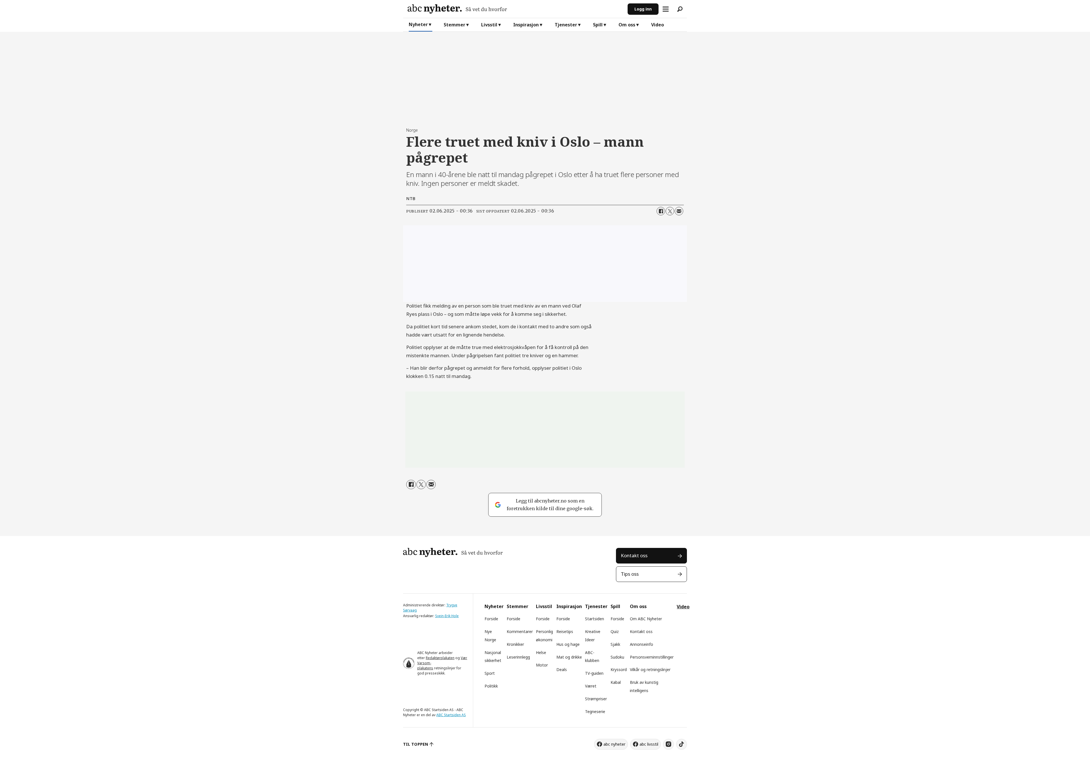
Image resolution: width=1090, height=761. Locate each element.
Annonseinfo (641, 644)
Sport (490, 673)
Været (590, 686)
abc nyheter (614, 744)
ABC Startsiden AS (451, 714)
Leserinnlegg (518, 657)
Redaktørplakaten (440, 657)
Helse (541, 652)
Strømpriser (596, 698)
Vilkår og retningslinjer (650, 669)
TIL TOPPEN (415, 744)
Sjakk (615, 644)
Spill (598, 25)
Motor (542, 665)
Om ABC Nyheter (646, 618)
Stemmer (454, 25)
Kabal (616, 682)
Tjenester (566, 25)
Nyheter (418, 24)
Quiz (615, 631)
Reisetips (564, 631)
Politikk (491, 686)
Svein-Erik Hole (447, 615)
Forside (491, 618)
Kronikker (515, 644)
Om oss (627, 25)
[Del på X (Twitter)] (670, 211)
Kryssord (619, 669)
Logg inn (643, 9)
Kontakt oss (634, 555)
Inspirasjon (526, 25)
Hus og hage (568, 644)
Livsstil (489, 25)
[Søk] (680, 9)
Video (657, 25)
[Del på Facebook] (661, 211)
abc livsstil (649, 744)
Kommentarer (520, 631)
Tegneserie (595, 711)
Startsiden (594, 618)
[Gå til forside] (515, 9)
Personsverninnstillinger (652, 657)
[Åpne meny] (666, 9)
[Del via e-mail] (679, 211)
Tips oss (630, 574)
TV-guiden (594, 673)
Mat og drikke (569, 657)
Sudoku (617, 657)
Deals (561, 669)
